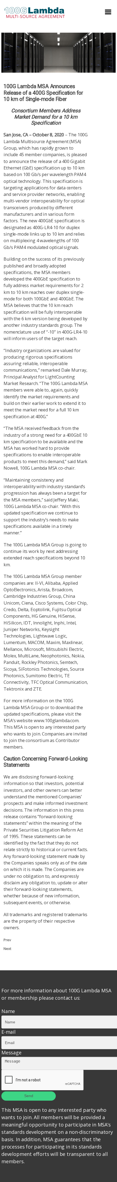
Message (11, 1052)
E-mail (8, 1032)
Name (8, 1011)
